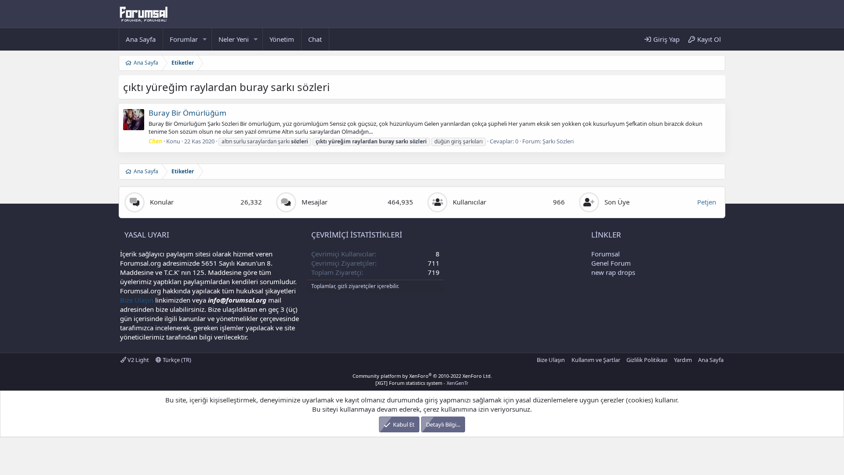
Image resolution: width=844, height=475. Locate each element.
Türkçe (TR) (176, 360)
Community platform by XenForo (422, 376)
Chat (315, 39)
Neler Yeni (233, 39)
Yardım (683, 360)
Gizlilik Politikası (646, 360)
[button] (205, 39)
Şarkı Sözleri (558, 141)
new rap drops (613, 272)
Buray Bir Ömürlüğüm (187, 113)
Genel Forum (611, 263)
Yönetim (281, 39)
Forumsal (605, 253)
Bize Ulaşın (136, 300)
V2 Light (137, 360)
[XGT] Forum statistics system (422, 383)
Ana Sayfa (141, 39)
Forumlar (184, 39)
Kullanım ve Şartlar (595, 360)
